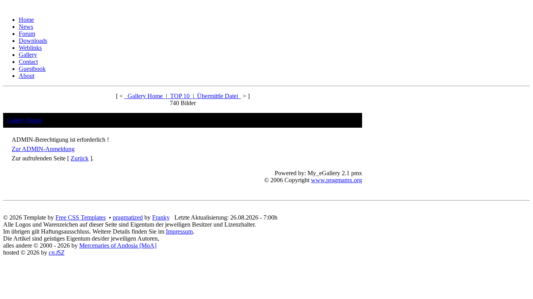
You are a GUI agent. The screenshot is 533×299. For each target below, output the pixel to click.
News (26, 26)
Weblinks (30, 47)
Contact (28, 61)
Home (26, 19)
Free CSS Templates (80, 217)
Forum (27, 33)
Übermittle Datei (217, 96)
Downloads (33, 40)
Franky (161, 217)
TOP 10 (180, 96)
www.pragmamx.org (336, 180)
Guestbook (32, 68)
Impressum (179, 231)
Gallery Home (145, 96)
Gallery (28, 54)
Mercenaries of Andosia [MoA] (117, 245)
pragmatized (128, 217)
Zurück (80, 158)
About (26, 75)
